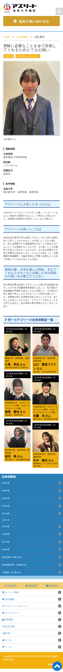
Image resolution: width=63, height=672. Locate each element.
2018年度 (5, 534)
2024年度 (8, 56)
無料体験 (32, 585)
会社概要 (9, 599)
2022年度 (5, 506)
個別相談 (53, 585)
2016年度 (5, 549)
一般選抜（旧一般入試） (12, 572)
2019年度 (5, 526)
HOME (6, 36)
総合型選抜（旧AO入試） (27, 56)
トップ (8, 646)
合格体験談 (22, 36)
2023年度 (5, 498)
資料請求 (11, 585)
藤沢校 (6, 633)
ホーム (8, 640)
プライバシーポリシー (16, 605)
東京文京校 (9, 626)
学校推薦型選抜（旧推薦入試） (15, 564)
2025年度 (5, 483)
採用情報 (8, 619)
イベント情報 (12, 592)
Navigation (59, 11)
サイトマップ (12, 612)
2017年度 (5, 541)
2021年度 (5, 513)
